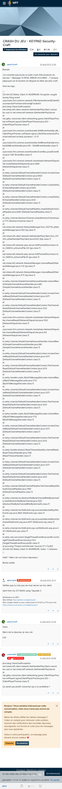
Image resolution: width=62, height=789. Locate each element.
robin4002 (11, 654)
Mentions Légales (36, 770)
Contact (20, 770)
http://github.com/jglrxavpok (24, 600)
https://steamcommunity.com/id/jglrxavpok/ (20, 605)
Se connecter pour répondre (46, 54)
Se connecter (22, 743)
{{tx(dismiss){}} (53, 773)
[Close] (56, 706)
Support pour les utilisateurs (16, 49)
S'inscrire (9, 743)
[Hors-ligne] (4, 580)
